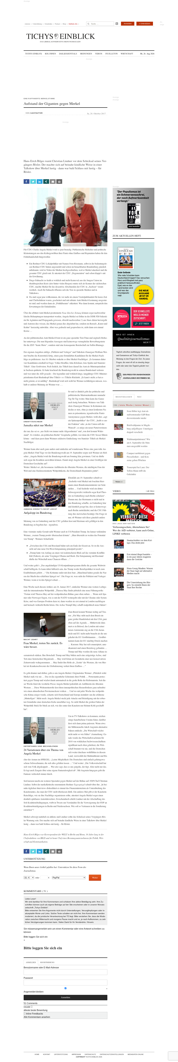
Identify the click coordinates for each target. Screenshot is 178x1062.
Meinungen (86, 53)
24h (115, 405)
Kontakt (46, 1054)
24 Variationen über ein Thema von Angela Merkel (43, 751)
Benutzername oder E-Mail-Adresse (41, 967)
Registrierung (47, 962)
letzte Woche (126, 405)
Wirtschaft (127, 53)
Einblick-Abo (73, 24)
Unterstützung (37, 24)
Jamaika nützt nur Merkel (38, 425)
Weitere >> (119, 481)
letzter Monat (142, 405)
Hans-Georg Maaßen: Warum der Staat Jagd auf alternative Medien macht (140, 571)
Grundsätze (48, 24)
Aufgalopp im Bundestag (38, 513)
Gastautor (36, 113)
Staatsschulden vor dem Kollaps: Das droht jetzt (139, 541)
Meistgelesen (124, 397)
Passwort (28, 978)
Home (37, 1054)
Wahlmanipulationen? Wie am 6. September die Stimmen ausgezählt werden (138, 443)
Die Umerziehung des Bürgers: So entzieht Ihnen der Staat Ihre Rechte (139, 585)
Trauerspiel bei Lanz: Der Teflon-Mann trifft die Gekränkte (138, 471)
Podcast (57, 24)
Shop (64, 24)
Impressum (76, 1054)
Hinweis (90, 922)
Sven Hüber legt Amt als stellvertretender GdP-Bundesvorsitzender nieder (138, 414)
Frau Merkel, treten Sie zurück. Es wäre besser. (43, 645)
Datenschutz (90, 1054)
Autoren (27, 24)
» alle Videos (150, 491)
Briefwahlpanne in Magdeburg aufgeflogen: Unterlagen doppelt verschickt (140, 428)
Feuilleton (111, 53)
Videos (98, 53)
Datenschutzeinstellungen (112, 1054)
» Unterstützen (144, 24)
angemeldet (41, 929)
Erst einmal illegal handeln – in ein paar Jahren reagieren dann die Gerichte (139, 557)
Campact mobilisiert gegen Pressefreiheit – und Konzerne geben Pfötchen (138, 457)
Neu (139, 397)
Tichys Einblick (33, 53)
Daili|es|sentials (68, 53)
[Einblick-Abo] (133, 273)
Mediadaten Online (136, 1054)
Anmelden (128, 24)
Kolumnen (50, 53)
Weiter (95, 877)
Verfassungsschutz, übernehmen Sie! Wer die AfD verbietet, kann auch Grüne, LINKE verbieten (133, 530)
